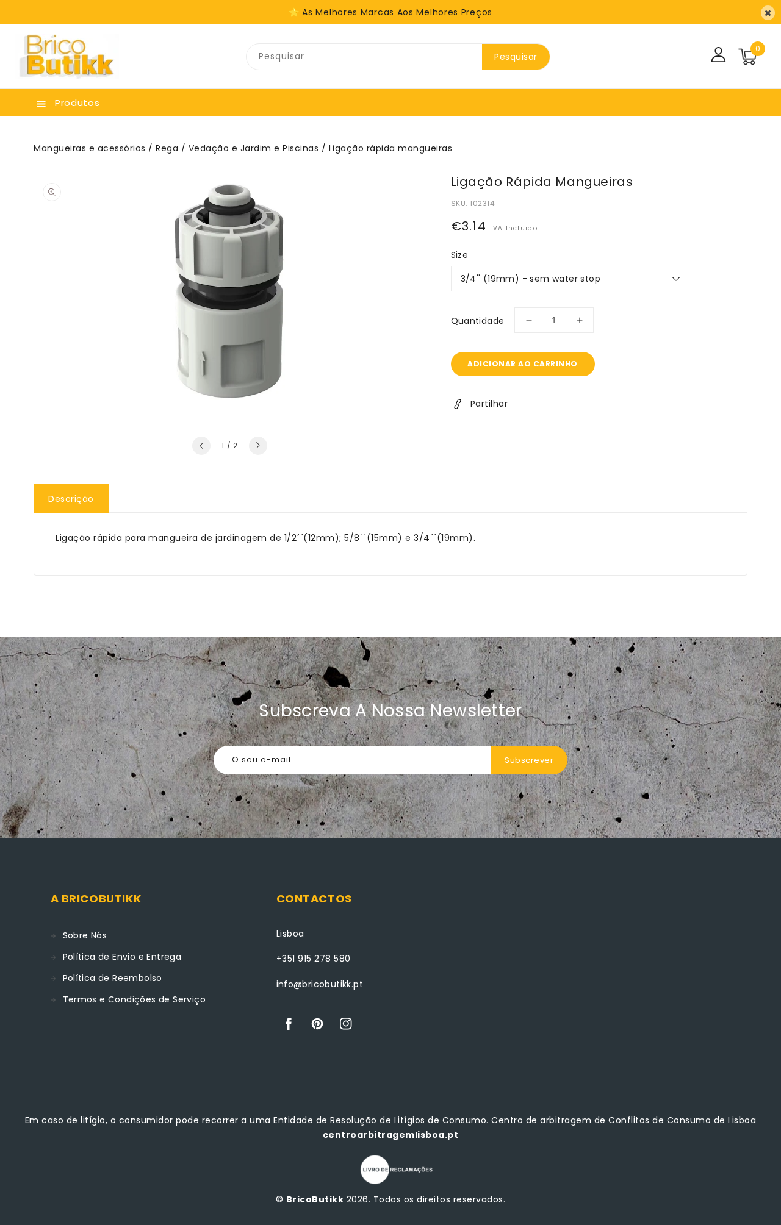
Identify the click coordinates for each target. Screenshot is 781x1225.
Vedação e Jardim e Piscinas (254, 148)
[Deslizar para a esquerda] (201, 446)
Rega (167, 148)
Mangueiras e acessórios (90, 148)
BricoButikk (315, 1199)
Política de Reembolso (112, 978)
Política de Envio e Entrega (122, 957)
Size (460, 255)
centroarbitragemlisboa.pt (391, 1135)
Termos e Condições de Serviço (134, 999)
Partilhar (489, 404)
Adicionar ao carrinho (522, 364)
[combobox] (364, 57)
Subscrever (529, 760)
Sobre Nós (85, 935)
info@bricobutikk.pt (320, 984)
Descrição (71, 499)
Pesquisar (516, 57)
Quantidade (478, 321)
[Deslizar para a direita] (258, 446)
